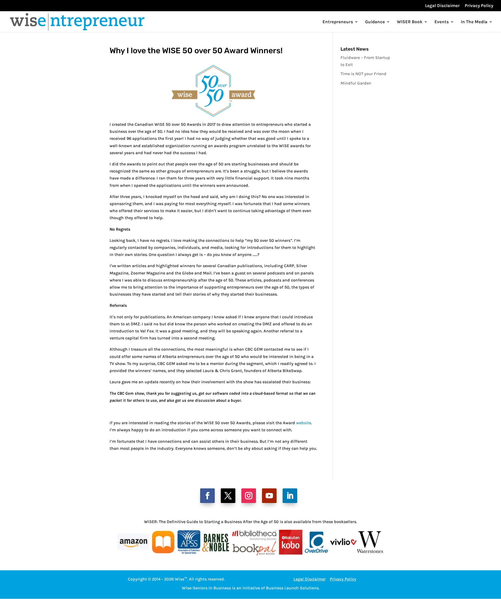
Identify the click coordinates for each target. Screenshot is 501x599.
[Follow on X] (228, 495)
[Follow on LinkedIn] (290, 495)
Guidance (375, 22)
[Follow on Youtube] (269, 495)
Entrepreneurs (338, 22)
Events (441, 22)
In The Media (474, 22)
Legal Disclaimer (442, 5)
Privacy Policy (479, 5)
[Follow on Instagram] (248, 495)
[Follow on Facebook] (207, 495)
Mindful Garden (356, 83)
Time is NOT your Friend (363, 73)
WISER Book (409, 22)
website (303, 422)
